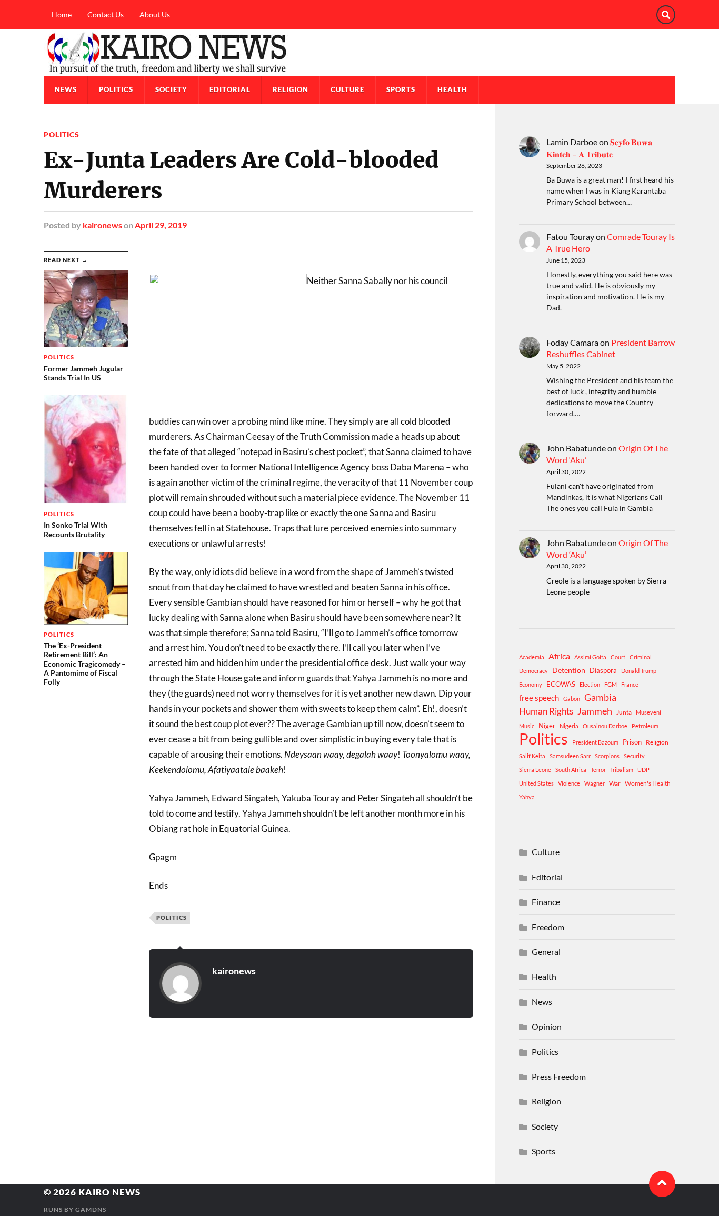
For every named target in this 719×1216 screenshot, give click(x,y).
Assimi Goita (590, 657)
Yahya (527, 796)
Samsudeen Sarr (570, 755)
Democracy (533, 670)
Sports (400, 89)
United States (536, 783)
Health (452, 89)
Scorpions (607, 755)
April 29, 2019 (161, 225)
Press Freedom (559, 1076)
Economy (530, 684)
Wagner (594, 783)
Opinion (547, 1026)
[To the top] (662, 1184)
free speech (539, 697)
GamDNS (90, 1209)
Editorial (230, 89)
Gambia (600, 697)
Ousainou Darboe (605, 725)
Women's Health (648, 783)
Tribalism (621, 769)
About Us (154, 14)
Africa (559, 656)
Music (526, 725)
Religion (290, 89)
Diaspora (603, 670)
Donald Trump (638, 670)
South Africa (570, 769)
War (615, 783)
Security (634, 755)
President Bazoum (595, 742)
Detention (568, 670)
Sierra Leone (535, 769)
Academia (531, 657)
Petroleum (645, 725)
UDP (643, 769)
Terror (598, 769)
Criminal (641, 657)
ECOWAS (560, 684)
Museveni (648, 712)
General (546, 952)
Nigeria (569, 725)
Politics (116, 89)
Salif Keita (532, 755)
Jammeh (594, 711)
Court (618, 657)
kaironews (102, 225)
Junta (624, 712)
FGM (610, 684)
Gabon (571, 698)
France (629, 684)
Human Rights (546, 711)
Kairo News (109, 1192)
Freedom (548, 927)
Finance (546, 902)
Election (590, 684)
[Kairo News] (359, 52)
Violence (569, 783)
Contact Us (105, 14)
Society (171, 89)
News (66, 89)
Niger (546, 725)
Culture (347, 89)
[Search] (665, 14)
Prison (632, 742)
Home (62, 14)
